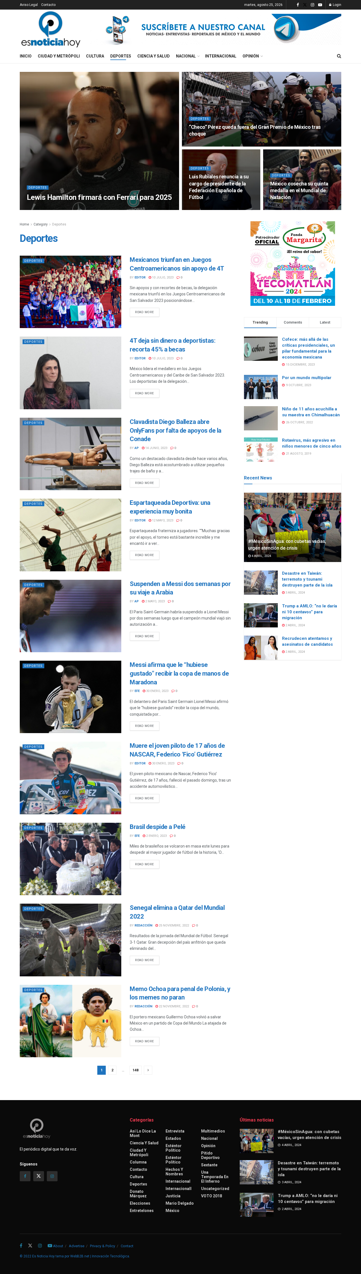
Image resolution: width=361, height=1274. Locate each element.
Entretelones (142, 1210)
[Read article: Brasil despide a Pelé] (70, 859)
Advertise (76, 1246)
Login (336, 5)
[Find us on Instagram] (312, 5)
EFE (34, 208)
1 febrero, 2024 (54, 208)
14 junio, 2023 (155, 448)
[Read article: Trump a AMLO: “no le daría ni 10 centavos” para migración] (261, 615)
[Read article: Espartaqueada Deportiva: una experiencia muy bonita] (70, 535)
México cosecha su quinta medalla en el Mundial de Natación (299, 190)
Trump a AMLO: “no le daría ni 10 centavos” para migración (309, 611)
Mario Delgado (180, 1203)
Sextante (209, 1165)
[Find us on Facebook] (298, 5)
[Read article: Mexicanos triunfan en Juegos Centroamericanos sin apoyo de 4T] (70, 292)
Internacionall (178, 1188)
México (172, 1210)
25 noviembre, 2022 (173, 925)
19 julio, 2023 (284, 208)
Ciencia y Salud (153, 56)
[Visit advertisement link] (215, 29)
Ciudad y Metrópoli (59, 56)
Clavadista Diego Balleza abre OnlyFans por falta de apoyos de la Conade (175, 430)
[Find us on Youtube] (320, 5)
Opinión (251, 56)
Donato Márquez (138, 1193)
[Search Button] (339, 56)
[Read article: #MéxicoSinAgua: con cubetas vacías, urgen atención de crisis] (292, 527)
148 (135, 1070)
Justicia (173, 1196)
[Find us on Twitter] (305, 5)
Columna (138, 1162)
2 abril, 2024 (295, 625)
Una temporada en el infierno (214, 1177)
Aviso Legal (29, 5)
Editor (140, 277)
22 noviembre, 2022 (173, 1006)
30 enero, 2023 (156, 691)
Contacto (48, 5)
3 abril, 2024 (295, 592)
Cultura (95, 56)
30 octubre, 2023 (205, 145)
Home (24, 224)
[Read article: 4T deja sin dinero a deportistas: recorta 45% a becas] (70, 373)
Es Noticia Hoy (43, 1256)
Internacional (220, 56)
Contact (127, 1246)
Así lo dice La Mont (143, 1133)
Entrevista (175, 1131)
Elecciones (140, 1203)
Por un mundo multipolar (306, 377)
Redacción (143, 925)
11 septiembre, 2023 (207, 208)
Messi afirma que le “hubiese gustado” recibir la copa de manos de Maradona (179, 673)
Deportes (120, 56)
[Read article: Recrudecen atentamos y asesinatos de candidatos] (261, 648)
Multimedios (213, 1131)
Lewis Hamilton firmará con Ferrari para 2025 (99, 197)
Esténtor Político (174, 1148)
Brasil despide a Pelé (158, 826)
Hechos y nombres (174, 1171)
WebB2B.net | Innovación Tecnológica (99, 1256)
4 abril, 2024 (261, 556)
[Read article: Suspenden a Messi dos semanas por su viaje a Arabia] (70, 616)
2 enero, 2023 (156, 836)
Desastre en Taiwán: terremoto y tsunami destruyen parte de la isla (307, 579)
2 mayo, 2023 (154, 601)
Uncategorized (215, 1188)
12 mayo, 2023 (162, 520)
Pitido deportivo (210, 1155)
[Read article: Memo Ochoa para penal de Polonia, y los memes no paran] (70, 1021)
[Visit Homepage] (51, 29)
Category (41, 224)
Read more (147, 312)
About (58, 1246)
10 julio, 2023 (162, 277)
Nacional (186, 56)
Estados (173, 1138)
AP (137, 448)
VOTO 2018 (211, 1196)
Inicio (26, 56)
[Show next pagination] (148, 1070)
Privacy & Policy (102, 1246)
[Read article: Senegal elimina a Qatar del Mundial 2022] (70, 940)
